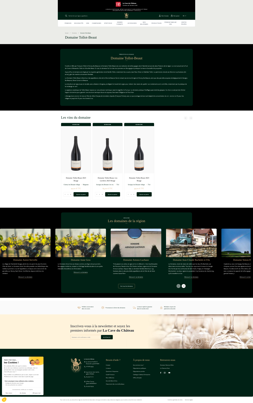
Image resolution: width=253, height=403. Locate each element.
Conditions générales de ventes (175, 400)
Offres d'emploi (137, 378)
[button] (4, 399)
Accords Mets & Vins (111, 381)
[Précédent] (186, 118)
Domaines (74, 33)
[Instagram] (164, 373)
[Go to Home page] (126, 16)
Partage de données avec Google (15, 383)
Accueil (66, 33)
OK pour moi (37, 393)
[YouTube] (169, 373)
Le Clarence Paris (165, 368)
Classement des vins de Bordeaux (115, 384)
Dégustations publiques (139, 368)
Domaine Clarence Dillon (167, 365)
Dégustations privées (139, 371)
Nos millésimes (110, 378)
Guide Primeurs (110, 375)
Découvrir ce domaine (25, 277)
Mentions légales (189, 400)
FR (183, 16)
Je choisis (23, 393)
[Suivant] (191, 118)
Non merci (9, 393)
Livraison (108, 368)
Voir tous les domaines (126, 286)
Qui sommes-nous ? (138, 365)
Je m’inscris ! (107, 337)
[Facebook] (160, 373)
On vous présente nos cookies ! (14, 385)
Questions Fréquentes (112, 371)
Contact (108, 365)
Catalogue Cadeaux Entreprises (141, 375)
